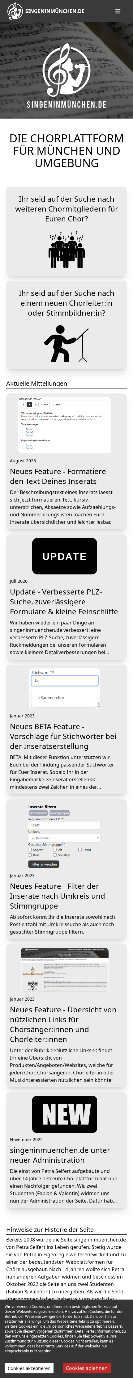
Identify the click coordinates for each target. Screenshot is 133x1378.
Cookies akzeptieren (29, 1368)
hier (86, 1336)
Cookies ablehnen (87, 1368)
